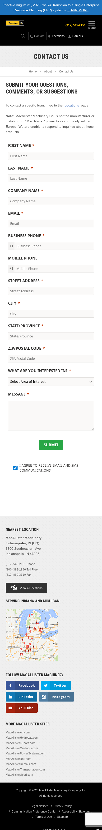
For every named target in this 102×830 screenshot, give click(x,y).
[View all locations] (32, 664)
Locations (72, 105)
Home (33, 71)
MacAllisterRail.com (18, 759)
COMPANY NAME (24, 190)
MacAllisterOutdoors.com (22, 748)
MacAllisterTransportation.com (25, 769)
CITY (12, 303)
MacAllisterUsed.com (19, 774)
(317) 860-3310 (16, 574)
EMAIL (14, 213)
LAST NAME (18, 168)
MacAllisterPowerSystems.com (25, 753)
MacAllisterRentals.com (21, 764)
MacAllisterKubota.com (20, 743)
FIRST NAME (19, 145)
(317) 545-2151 (75, 25)
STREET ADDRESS (24, 280)
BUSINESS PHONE (24, 235)
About (48, 71)
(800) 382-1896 (16, 569)
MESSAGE (17, 394)
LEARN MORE (77, 10)
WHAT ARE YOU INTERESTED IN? (38, 370)
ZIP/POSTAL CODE (24, 348)
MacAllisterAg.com (18, 732)
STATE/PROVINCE (24, 325)
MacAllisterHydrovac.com (22, 737)
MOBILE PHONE (22, 258)
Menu (92, 27)
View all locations (31, 588)
